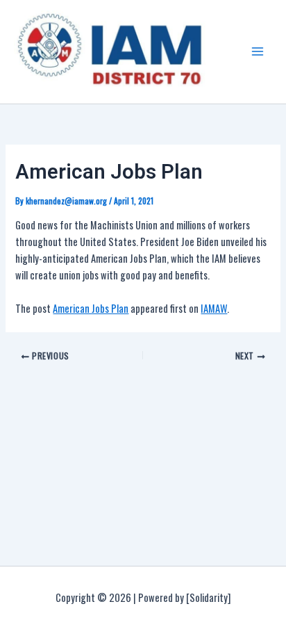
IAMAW (214, 308)
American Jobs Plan (90, 308)
